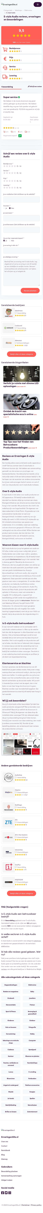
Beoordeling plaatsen (9, 1171)
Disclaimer (26, 1205)
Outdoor (32, 1020)
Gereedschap (10, 1034)
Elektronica (28, 10)
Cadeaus (11, 1049)
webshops (37, 941)
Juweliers (32, 998)
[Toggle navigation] (38, 4)
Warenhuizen (32, 1105)
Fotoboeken (32, 1078)
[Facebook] (2, 1192)
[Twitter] (6, 1192)
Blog (3, 1154)
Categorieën (8, 10)
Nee (12, 208)
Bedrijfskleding (11, 1105)
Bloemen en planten (32, 1056)
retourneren (25, 600)
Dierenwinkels (11, 1005)
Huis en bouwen (10, 1027)
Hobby (32, 1034)
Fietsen (32, 1005)
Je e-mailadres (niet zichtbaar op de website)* (19, 194)
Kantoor (11, 1056)
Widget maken (6, 1180)
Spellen (32, 1098)
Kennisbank (5, 1150)
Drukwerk (11, 998)
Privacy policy (36, 1205)
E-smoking (32, 1072)
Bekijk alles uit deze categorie (21, 354)
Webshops (18, 10)
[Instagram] (9, 1192)
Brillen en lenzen (10, 1112)
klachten (26, 663)
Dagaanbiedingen (10, 985)
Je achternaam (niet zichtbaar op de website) (19, 224)
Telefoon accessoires (32, 1085)
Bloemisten (11, 1078)
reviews (4, 969)
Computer (32, 1040)
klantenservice (15, 559)
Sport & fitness (11, 1011)
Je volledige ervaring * (10, 257)
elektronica (5, 946)
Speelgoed (32, 1049)
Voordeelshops (32, 1063)
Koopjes (32, 1092)
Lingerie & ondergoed (10, 1085)
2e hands (11, 1098)
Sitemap (4, 1159)
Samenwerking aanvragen (11, 1175)
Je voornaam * (8, 213)
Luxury (11, 1072)
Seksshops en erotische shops (11, 1041)
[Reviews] (9, 4)
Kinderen (11, 1020)
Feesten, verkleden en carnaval (10, 1064)
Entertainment (32, 1112)
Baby (32, 991)
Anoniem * (6, 206)
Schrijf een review (35, 86)
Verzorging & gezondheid (32, 1012)
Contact (4, 1146)
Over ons (4, 1141)
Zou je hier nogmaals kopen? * (13, 238)
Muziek (10, 1092)
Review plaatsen (30, 290)
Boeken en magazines (10, 991)
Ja (6, 208)
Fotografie (32, 1027)
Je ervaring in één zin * (11, 245)
